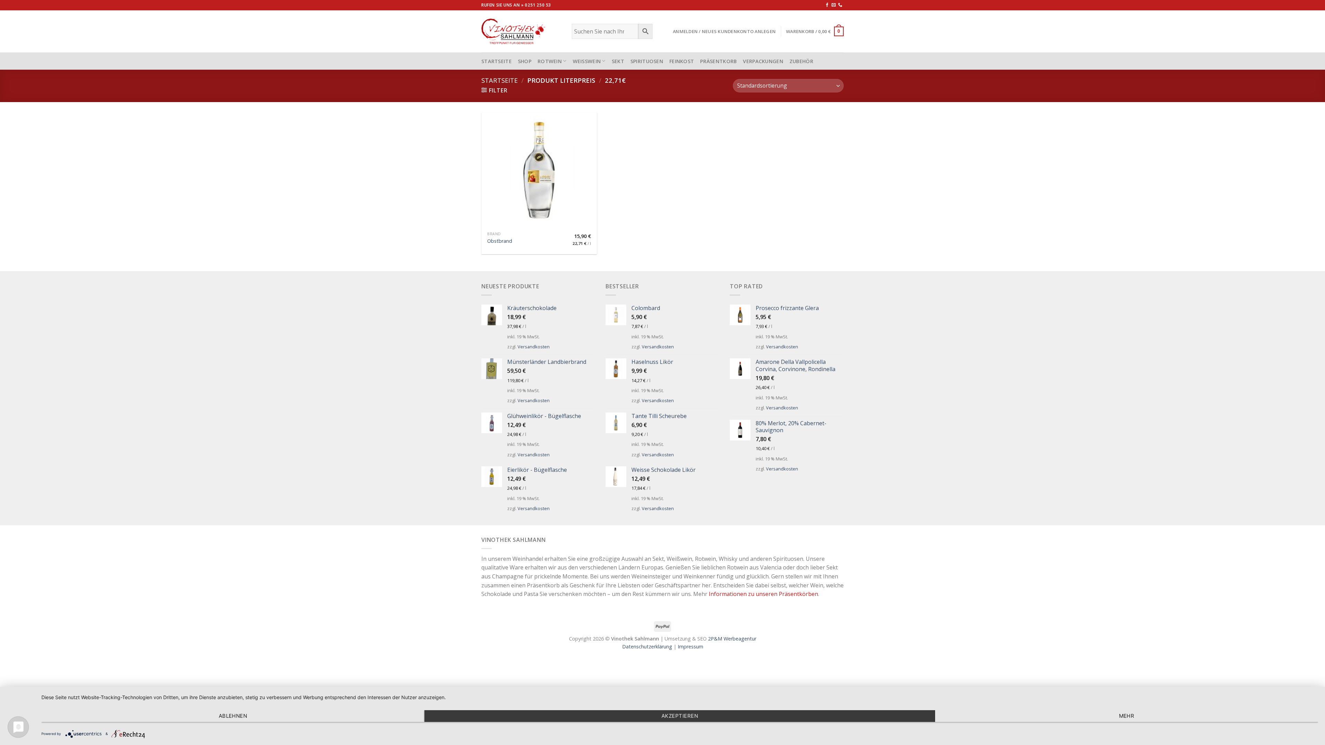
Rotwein (550, 61)
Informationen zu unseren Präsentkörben (763, 594)
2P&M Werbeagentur (732, 638)
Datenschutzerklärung (647, 646)
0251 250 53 (538, 5)
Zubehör (801, 61)
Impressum (690, 646)
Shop (524, 61)
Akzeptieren (679, 716)
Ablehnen (233, 716)
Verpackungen (763, 61)
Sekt (618, 61)
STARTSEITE (496, 61)
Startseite (499, 80)
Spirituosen (646, 61)
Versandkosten (534, 347)
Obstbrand (499, 241)
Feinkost (681, 61)
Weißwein (587, 61)
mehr (1127, 716)
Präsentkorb (718, 61)
